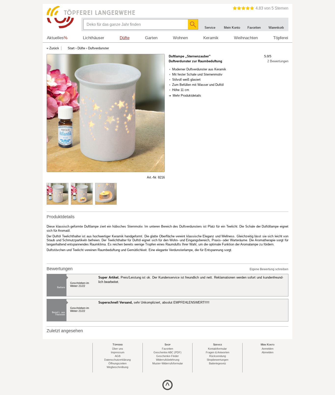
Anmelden (267, 348)
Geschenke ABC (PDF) (167, 352)
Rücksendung (217, 356)
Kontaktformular (217, 348)
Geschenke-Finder (167, 356)
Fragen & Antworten (217, 352)
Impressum (117, 352)
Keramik (211, 38)
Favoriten (167, 348)
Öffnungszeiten (117, 363)
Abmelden (267, 352)
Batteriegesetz (217, 363)
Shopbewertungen (217, 359)
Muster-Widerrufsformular (167, 363)
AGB (117, 356)
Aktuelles (57, 38)
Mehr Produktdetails (187, 95)
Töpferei (280, 38)
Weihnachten (246, 38)
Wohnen (180, 38)
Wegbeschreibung (117, 367)
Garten (151, 38)
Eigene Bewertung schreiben (269, 269)
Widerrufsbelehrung (167, 359)
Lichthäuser (93, 38)
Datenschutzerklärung (117, 359)
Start (71, 48)
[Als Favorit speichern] (49, 177)
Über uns (117, 348)
